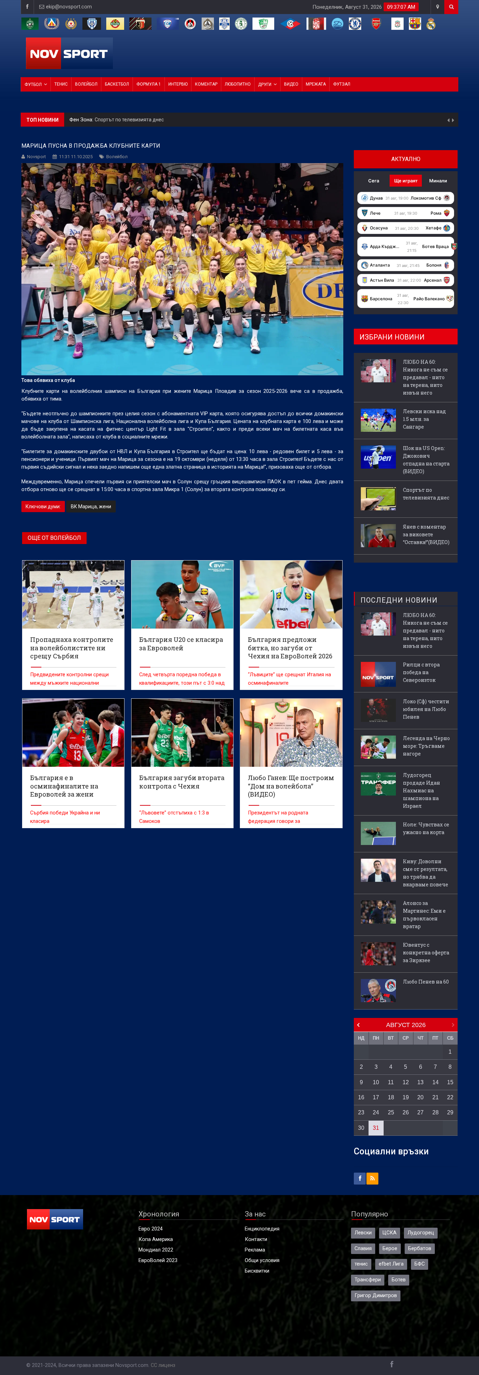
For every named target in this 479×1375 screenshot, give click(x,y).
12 (406, 1082)
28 (435, 1112)
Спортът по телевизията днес (426, 494)
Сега (373, 180)
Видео (291, 84)
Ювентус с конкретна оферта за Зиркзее (426, 952)
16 (361, 1097)
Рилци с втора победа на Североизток (421, 672)
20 (420, 1097)
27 (420, 1112)
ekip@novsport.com (69, 7)
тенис (361, 1264)
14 (435, 1082)
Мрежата (316, 84)
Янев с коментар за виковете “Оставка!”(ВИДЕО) (153, 119)
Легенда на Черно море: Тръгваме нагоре (426, 746)
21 (435, 1097)
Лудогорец (420, 1233)
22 (450, 1097)
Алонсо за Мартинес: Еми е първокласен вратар (424, 915)
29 (450, 1112)
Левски (363, 1233)
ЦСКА (390, 1233)
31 (376, 1128)
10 (376, 1082)
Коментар (206, 84)
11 (391, 1082)
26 (406, 1112)
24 (376, 1112)
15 (450, 1082)
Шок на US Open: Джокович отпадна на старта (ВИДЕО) (426, 460)
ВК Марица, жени (91, 506)
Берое (390, 1249)
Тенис (61, 84)
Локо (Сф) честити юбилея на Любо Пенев (426, 709)
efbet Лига (391, 1264)
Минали (438, 180)
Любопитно (238, 84)
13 (420, 1082)
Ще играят (406, 180)
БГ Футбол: (83, 120)
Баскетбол (117, 84)
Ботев (399, 1280)
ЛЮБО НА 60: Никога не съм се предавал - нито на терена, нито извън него (425, 377)
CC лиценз (163, 1365)
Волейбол (86, 84)
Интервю (178, 84)
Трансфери (368, 1280)
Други (264, 84)
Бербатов (419, 1249)
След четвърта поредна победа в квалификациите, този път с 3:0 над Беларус (182, 683)
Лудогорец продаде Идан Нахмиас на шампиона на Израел (421, 790)
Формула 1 (148, 84)
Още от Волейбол (54, 538)
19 (406, 1097)
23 (361, 1112)
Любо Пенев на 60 (426, 981)
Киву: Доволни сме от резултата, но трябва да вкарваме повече (425, 873)
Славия (363, 1249)
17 (376, 1097)
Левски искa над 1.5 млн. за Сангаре (424, 419)
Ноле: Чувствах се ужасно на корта (426, 828)
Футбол (33, 84)
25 (391, 1112)
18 (391, 1097)
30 (361, 1128)
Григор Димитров (376, 1296)
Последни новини (399, 600)
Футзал (341, 84)
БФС (419, 1264)
